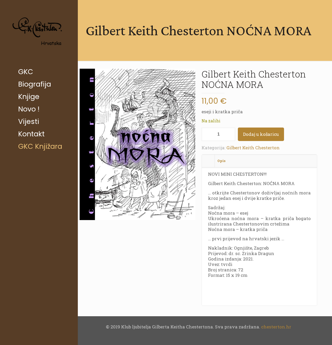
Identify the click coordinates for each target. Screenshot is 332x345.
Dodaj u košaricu (261, 134)
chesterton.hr (276, 327)
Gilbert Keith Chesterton (253, 148)
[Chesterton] (39, 33)
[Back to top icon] (307, 334)
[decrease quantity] (207, 134)
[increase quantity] (229, 134)
